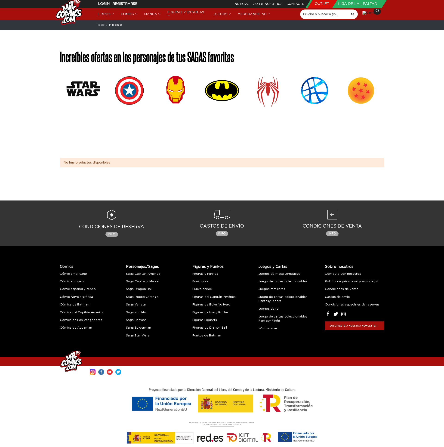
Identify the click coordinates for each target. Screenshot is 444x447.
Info (111, 234)
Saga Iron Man (137, 312)
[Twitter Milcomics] (118, 371)
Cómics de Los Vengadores (81, 320)
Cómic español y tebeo (78, 289)
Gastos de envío (337, 297)
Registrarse (124, 4)
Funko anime (202, 289)
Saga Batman (136, 320)
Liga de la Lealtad (357, 4)
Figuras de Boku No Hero (211, 304)
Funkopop (200, 281)
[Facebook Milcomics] (101, 371)
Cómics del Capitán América (82, 312)
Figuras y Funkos (208, 266)
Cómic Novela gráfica (76, 297)
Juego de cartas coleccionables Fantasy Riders (283, 299)
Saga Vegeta (136, 304)
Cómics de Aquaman (76, 327)
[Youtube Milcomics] (110, 371)
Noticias (242, 4)
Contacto (296, 4)
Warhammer (268, 328)
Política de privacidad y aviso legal (351, 281)
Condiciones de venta (341, 289)
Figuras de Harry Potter (210, 312)
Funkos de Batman (206, 335)
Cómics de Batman (74, 304)
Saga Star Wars (137, 335)
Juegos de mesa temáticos (279, 273)
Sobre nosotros (268, 4)
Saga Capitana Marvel (142, 281)
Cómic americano (73, 273)
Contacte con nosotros (343, 273)
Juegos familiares (272, 289)
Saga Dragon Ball (139, 289)
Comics (66, 266)
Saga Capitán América (143, 273)
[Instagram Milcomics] (93, 371)
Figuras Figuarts (204, 320)
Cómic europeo (72, 281)
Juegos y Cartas (273, 266)
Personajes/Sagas (142, 266)
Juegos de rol (269, 308)
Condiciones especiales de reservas (352, 304)
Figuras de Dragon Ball (209, 327)
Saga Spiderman (138, 327)
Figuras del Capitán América (214, 297)
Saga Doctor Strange (142, 297)
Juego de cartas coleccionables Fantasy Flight (283, 318)
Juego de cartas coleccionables (283, 281)
